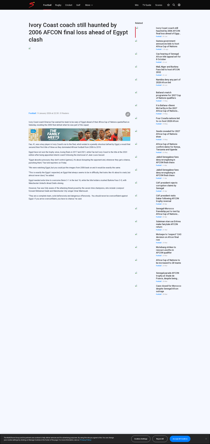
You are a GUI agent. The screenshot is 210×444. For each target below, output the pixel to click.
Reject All (160, 439)
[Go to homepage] (32, 5)
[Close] (206, 438)
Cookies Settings (140, 439)
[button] (158, 45)
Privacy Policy (85, 440)
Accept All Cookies (180, 439)
